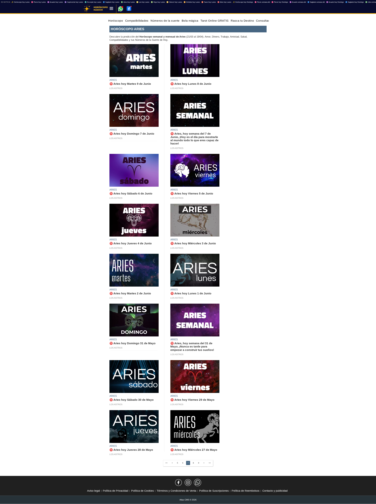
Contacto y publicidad (275, 490)
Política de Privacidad (115, 490)
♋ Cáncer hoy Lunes (174, 2)
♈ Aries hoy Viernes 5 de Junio (191, 193)
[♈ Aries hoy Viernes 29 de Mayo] (195, 376)
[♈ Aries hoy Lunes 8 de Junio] (195, 60)
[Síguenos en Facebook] (178, 482)
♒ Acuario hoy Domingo (335, 2)
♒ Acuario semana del (297, 2)
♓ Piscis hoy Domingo (279, 2)
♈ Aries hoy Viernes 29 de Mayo (192, 399)
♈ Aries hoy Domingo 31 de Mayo (132, 343)
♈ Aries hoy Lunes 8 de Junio (190, 83)
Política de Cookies (142, 490)
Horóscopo (115, 20)
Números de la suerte (165, 20)
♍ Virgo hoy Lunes (158, 2)
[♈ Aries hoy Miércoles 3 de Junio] (195, 220)
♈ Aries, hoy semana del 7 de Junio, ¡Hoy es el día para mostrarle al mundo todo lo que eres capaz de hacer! (194, 138)
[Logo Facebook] (129, 8)
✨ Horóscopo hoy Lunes (20, 2)
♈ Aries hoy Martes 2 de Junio (130, 293)
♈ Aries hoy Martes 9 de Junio (130, 83)
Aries (113, 79)
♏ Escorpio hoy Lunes (93, 2)
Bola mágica (190, 20)
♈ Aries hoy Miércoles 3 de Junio (193, 243)
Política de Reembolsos (245, 490)
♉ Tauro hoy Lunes (208, 2)
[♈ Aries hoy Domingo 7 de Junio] (134, 110)
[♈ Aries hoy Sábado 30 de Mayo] (134, 376)
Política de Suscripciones (214, 490)
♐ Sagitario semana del (316, 2)
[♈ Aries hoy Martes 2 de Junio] (134, 270)
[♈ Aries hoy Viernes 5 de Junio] (195, 170)
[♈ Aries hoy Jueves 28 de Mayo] (134, 426)
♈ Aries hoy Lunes (224, 2)
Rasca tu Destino (242, 20)
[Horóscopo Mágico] (86, 8)
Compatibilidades (136, 20)
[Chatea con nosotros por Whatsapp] (197, 482)
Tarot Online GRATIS (214, 20)
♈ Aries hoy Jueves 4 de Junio (130, 243)
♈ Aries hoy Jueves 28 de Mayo (131, 449)
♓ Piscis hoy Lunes (38, 2)
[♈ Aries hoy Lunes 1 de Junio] (195, 270)
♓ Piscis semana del (262, 2)
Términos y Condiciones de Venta (176, 490)
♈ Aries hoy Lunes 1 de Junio (190, 293)
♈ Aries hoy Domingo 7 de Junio (131, 133)
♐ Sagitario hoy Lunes (111, 2)
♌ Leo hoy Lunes (142, 2)
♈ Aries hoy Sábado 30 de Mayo (131, 399)
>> (210, 463)
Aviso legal (93, 490)
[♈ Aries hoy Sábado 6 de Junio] (134, 170)
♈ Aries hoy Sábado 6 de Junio (130, 193)
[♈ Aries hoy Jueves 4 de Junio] (134, 220)
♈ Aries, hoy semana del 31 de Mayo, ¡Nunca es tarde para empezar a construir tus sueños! (192, 346)
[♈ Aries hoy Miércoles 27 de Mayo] (195, 426)
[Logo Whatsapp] (121, 7)
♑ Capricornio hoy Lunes (73, 2)
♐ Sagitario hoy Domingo (354, 2)
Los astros (115, 88)
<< (166, 463)
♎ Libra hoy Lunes (128, 2)
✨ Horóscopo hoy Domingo (243, 2)
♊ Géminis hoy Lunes (192, 2)
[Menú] (111, 9)
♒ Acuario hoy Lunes (55, 2)
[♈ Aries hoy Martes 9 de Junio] (134, 60)
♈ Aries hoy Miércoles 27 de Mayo (193, 449)
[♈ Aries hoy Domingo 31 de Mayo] (134, 320)
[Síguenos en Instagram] (188, 482)
